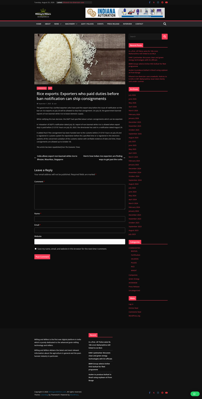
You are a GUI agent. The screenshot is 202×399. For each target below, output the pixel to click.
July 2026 (132, 95)
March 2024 (133, 203)
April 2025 (133, 153)
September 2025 (135, 134)
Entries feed (133, 308)
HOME (38, 24)
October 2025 (134, 130)
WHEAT (134, 270)
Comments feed (135, 312)
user (55, 104)
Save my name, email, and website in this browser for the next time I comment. (72, 249)
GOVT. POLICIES (87, 24)
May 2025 (132, 149)
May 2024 (132, 195)
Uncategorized (134, 290)
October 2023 (134, 223)
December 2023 (135, 215)
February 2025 (134, 161)
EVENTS (100, 24)
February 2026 (134, 114)
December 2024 (135, 168)
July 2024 (132, 188)
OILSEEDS (135, 259)
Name (37, 213)
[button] (60, 24)
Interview (127, 24)
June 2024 (132, 192)
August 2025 (133, 137)
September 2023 (135, 226)
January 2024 (134, 211)
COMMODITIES (42, 88)
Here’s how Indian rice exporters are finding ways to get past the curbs (102, 158)
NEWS (56, 24)
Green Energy (134, 279)
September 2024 (135, 180)
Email (37, 225)
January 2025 (134, 165)
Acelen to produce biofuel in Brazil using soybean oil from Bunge (76, 3)
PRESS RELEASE (113, 24)
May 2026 (132, 103)
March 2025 (133, 157)
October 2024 (134, 176)
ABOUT (47, 24)
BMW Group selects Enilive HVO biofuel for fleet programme (99, 367)
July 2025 (132, 141)
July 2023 (132, 234)
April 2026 (133, 107)
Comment (39, 181)
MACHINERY (70, 24)
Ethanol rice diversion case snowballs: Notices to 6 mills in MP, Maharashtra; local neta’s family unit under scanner (148, 78)
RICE (50, 88)
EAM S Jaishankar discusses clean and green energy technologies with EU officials (100, 356)
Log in (131, 304)
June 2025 (132, 145)
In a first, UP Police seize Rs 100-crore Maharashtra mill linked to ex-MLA (99, 345)
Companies (133, 275)
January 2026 (134, 118)
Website (37, 236)
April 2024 (133, 199)
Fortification (135, 255)
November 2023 (135, 219)
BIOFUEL (134, 251)
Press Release (134, 286)
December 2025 (135, 122)
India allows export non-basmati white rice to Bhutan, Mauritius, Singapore (57, 158)
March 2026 (133, 110)
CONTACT (139, 24)
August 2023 (133, 230)
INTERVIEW (133, 283)
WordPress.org (134, 316)
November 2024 (135, 172)
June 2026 (132, 99)
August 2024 (133, 184)
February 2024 (134, 207)
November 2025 (135, 126)
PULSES (134, 263)
